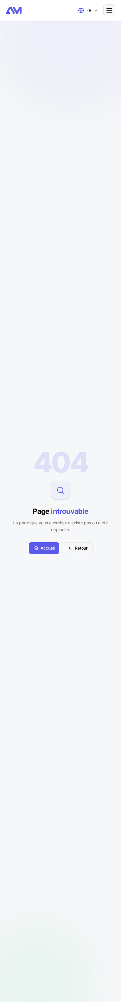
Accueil (48, 547)
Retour (81, 547)
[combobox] (87, 10)
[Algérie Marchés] (14, 10)
